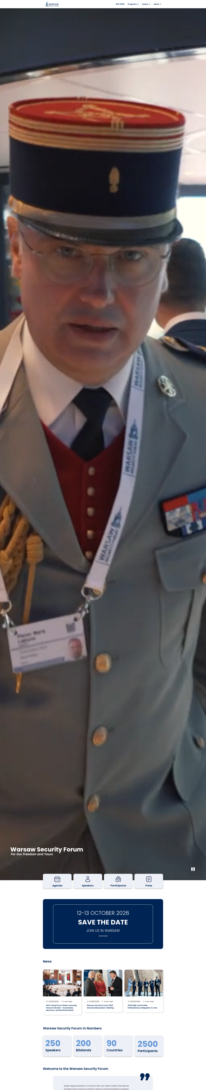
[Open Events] (149, 4)
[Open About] (160, 4)
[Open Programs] (138, 4)
